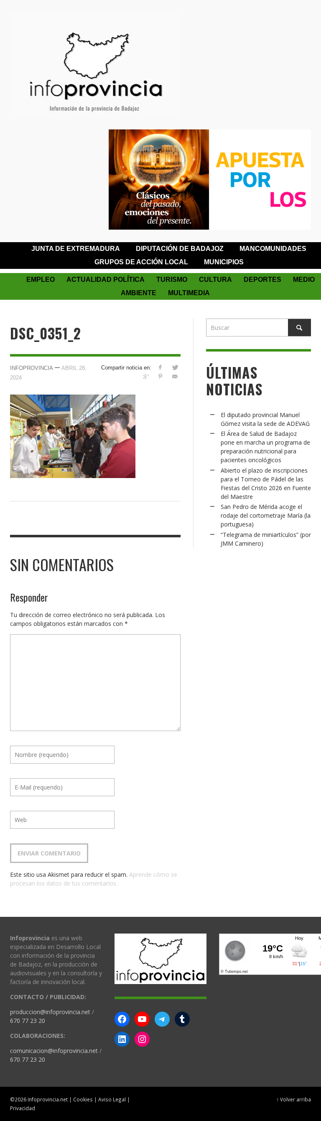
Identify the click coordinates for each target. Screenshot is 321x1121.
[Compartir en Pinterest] (160, 376)
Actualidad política (105, 279)
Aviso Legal (112, 1099)
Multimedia (189, 292)
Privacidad (22, 1108)
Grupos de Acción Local (141, 262)
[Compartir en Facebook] (160, 367)
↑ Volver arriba (293, 1099)
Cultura (215, 279)
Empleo (40, 279)
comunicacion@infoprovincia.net (54, 1051)
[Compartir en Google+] (145, 376)
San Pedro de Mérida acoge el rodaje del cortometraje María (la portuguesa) (266, 515)
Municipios (224, 262)
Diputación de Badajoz (180, 248)
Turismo (171, 279)
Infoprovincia (31, 368)
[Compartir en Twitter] (175, 367)
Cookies (83, 1099)
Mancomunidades (272, 248)
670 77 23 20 (27, 1021)
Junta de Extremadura (75, 248)
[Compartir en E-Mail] (175, 376)
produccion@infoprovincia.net (50, 1012)
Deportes (262, 279)
